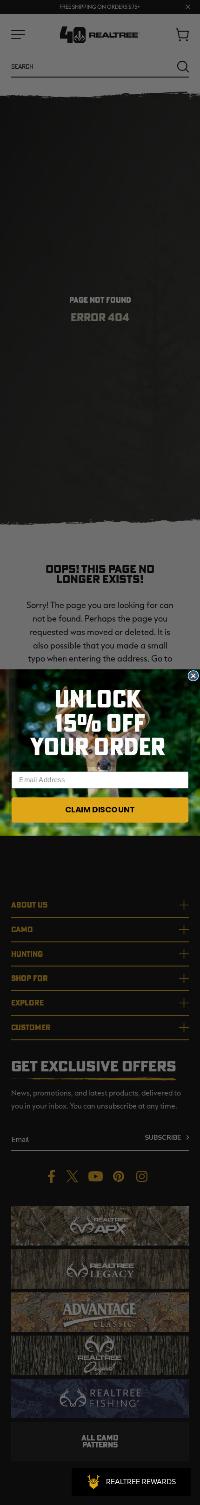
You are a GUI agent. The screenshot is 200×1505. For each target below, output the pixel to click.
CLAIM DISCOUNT (100, 809)
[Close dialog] (193, 675)
